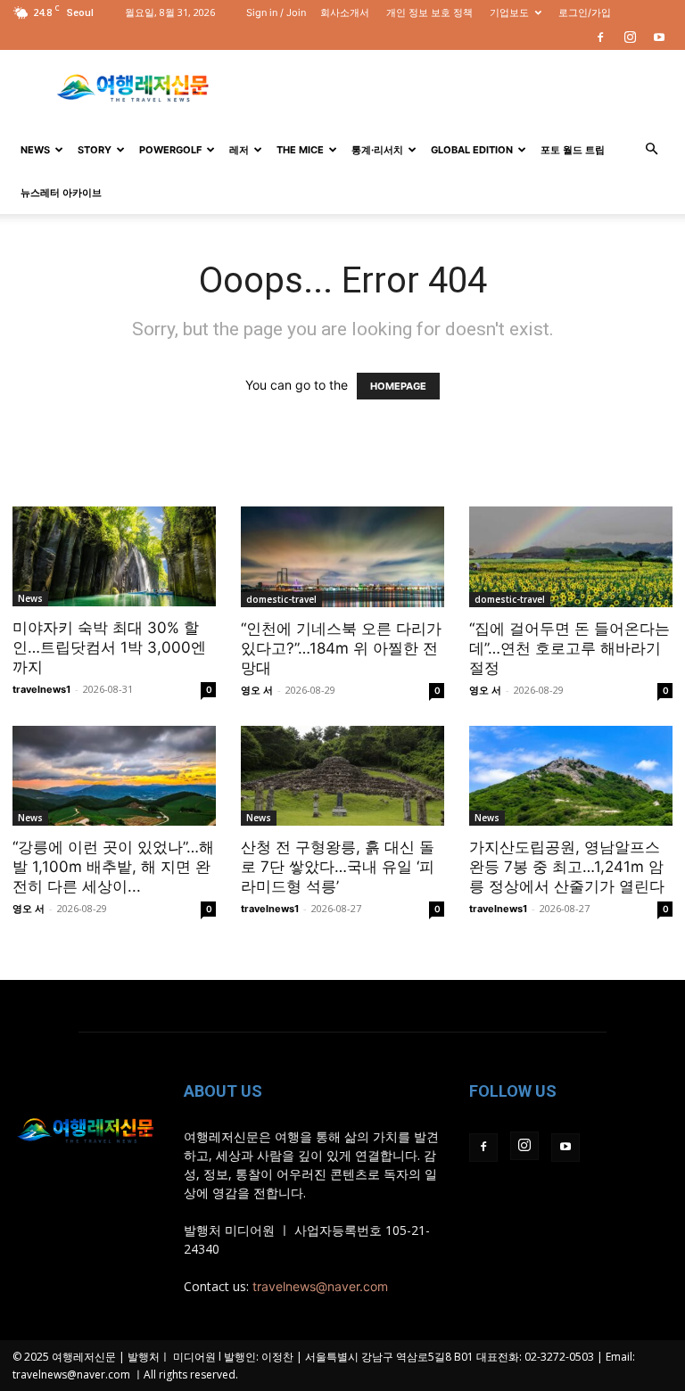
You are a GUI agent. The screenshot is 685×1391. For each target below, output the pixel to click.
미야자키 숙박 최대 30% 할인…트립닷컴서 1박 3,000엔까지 (109, 647)
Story (94, 150)
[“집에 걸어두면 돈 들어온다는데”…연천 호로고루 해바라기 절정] (571, 556)
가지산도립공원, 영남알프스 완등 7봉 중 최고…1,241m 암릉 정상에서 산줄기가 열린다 (566, 866)
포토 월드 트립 (573, 150)
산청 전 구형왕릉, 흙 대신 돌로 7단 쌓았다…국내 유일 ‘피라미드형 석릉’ (337, 866)
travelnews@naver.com (320, 1286)
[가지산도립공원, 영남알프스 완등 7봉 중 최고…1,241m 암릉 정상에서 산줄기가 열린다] (571, 776)
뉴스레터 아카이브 (61, 192)
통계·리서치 (377, 150)
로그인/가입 (584, 12)
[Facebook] (600, 37)
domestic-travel (281, 599)
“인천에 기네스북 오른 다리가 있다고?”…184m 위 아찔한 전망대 (341, 648)
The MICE (300, 150)
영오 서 (257, 690)
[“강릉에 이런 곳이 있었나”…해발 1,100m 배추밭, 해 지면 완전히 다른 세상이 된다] (114, 776)
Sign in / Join (276, 12)
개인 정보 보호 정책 (429, 12)
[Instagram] (629, 37)
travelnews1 (41, 689)
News (35, 150)
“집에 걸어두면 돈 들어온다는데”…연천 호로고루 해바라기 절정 (569, 648)
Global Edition (472, 150)
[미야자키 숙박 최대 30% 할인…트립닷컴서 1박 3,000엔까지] (114, 556)
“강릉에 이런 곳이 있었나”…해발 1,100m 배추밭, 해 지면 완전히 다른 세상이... (113, 866)
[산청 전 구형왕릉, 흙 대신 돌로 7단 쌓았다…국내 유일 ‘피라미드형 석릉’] (342, 776)
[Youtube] (659, 37)
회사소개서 (344, 12)
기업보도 (509, 12)
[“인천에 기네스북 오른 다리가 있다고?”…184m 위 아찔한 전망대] (342, 556)
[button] (651, 149)
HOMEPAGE (398, 386)
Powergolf (170, 150)
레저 (239, 150)
